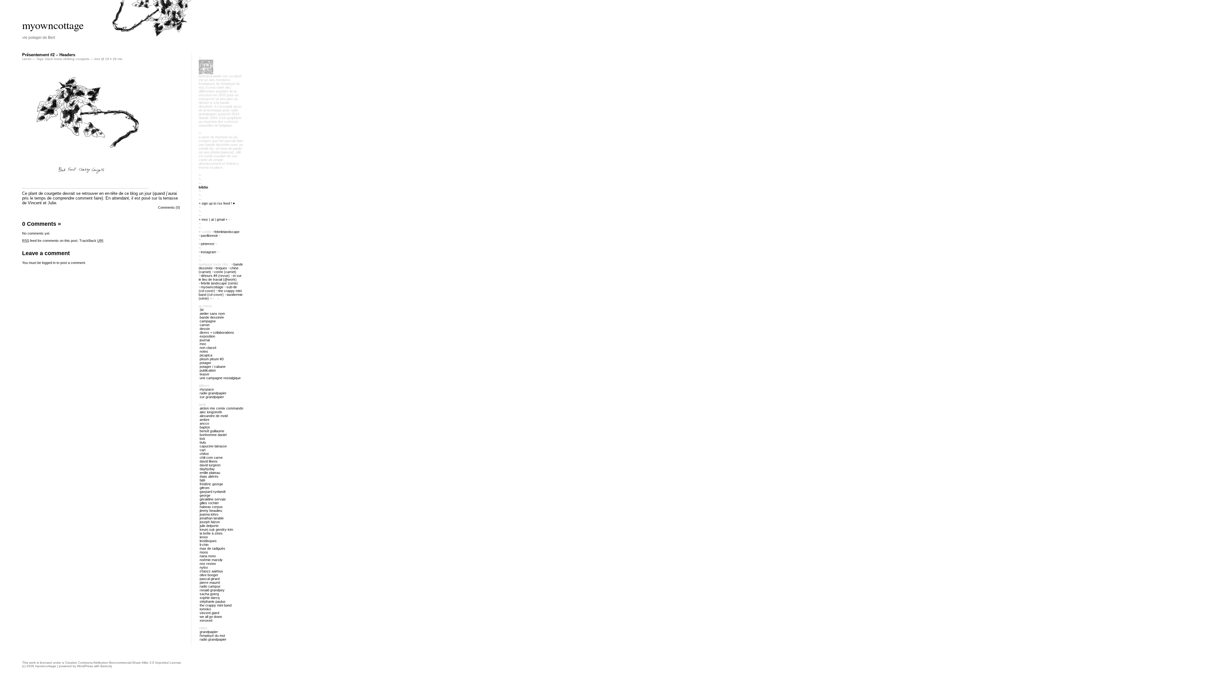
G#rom (204, 488)
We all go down (211, 617)
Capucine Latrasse (213, 446)
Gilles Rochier (209, 503)
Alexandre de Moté (214, 416)
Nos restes (208, 563)
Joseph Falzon (210, 522)
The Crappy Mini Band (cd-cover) (220, 292)
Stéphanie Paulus (213, 601)
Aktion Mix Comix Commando (221, 408)
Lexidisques (208, 541)
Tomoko (205, 609)
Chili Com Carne (211, 457)
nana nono (208, 556)
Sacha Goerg (209, 594)
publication (208, 370)
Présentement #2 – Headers (48, 54)
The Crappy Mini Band (216, 605)
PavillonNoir (209, 235)
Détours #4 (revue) (215, 276)
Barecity (106, 666)
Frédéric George (211, 484)
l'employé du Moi (212, 635)
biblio (203, 187)
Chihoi (204, 454)
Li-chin (204, 545)
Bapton (205, 427)
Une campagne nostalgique (220, 378)
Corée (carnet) (225, 272)
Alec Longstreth (211, 412)
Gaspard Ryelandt (213, 492)
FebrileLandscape (226, 232)
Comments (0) (169, 207)
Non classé (208, 348)
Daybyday (207, 469)
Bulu (203, 442)
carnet (26, 59)
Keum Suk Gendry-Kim (216, 529)
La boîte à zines (211, 533)
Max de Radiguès (212, 548)
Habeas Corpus (211, 507)
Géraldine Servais (213, 499)
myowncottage (53, 25)
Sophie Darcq (210, 598)
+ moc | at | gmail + (213, 219)
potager (205, 363)
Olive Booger (209, 575)
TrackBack (91, 240)
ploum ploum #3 (212, 359)
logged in (49, 263)
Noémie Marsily (211, 560)
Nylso (204, 567)
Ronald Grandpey (212, 590)
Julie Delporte (209, 526)
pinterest (207, 244)
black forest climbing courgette (67, 59)
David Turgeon (210, 465)
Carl (202, 450)
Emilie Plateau (210, 473)
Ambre (204, 420)
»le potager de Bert (38, 37)
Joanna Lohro (209, 514)
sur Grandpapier (212, 397)
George (205, 495)
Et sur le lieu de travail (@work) (220, 277)
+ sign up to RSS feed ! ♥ (217, 203)
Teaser (204, 374)
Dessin (205, 329)
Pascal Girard (210, 579)
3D (201, 310)
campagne (208, 321)
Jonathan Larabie (212, 518)
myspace (207, 389)
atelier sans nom (212, 313)
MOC (203, 344)
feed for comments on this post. (50, 240)
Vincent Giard (209, 613)
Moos (204, 552)
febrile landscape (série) (219, 283)
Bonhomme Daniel (213, 435)
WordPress (85, 666)
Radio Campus (210, 586)
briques (221, 268)
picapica (206, 355)
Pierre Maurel (210, 582)
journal (205, 340)
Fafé (202, 480)
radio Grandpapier (213, 393)
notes (204, 351)
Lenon (204, 537)
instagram (208, 252)
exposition (207, 336)
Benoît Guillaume (212, 431)
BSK (202, 438)
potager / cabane (213, 366)
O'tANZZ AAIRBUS (211, 571)
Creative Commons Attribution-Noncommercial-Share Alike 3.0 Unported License (123, 662)
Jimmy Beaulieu (211, 510)
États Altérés (209, 476)
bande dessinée (212, 317)
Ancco (204, 423)
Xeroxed (206, 620)
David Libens (209, 461)
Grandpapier (209, 632)
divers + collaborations (217, 332)
